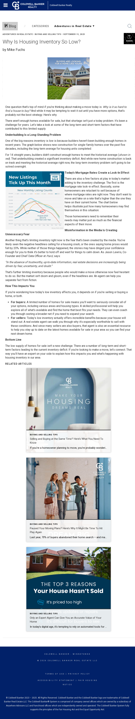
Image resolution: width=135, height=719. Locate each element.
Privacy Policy (79, 674)
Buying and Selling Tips (48, 34)
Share (129, 41)
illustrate (77, 206)
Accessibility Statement (56, 680)
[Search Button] (129, 26)
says (57, 256)
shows (47, 144)
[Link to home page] (30, 5)
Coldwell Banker (57, 654)
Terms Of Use (55, 674)
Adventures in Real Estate (18, 34)
